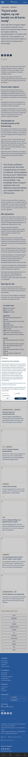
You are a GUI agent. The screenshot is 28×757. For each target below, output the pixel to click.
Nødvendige (5, 393)
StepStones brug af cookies (14, 383)
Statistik (18, 393)
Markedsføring (6, 395)
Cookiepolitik (22, 389)
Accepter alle (20, 398)
